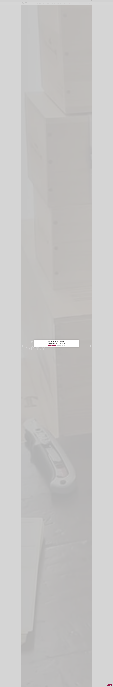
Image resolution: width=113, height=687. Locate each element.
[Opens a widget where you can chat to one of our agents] (109, 685)
